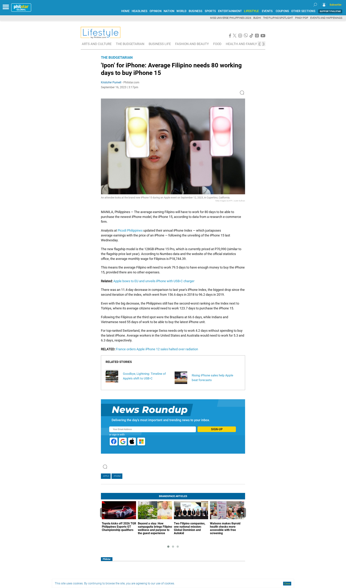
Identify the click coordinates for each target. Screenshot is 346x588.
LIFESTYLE (251, 11)
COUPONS (282, 11)
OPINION (155, 11)
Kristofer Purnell (111, 82)
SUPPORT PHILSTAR (330, 11)
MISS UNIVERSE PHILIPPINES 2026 (230, 17)
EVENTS (267, 11)
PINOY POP (301, 17)
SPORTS (210, 11)
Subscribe (335, 4)
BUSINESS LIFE (160, 44)
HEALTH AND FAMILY (241, 44)
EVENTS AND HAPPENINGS (326, 17)
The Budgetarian (117, 57)
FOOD (217, 44)
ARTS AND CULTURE (97, 44)
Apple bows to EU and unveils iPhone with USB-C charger (153, 281)
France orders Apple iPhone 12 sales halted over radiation (157, 349)
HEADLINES (139, 11)
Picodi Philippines (130, 230)
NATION (169, 11)
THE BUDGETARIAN (130, 44)
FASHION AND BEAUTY (192, 44)
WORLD (181, 11)
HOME (125, 11)
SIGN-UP (217, 429)
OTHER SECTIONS (303, 11)
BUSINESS (196, 11)
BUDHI (257, 17)
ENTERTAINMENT (230, 11)
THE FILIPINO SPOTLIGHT (278, 17)
